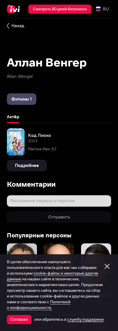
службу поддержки (85, 319)
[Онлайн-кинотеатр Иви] (15, 9)
